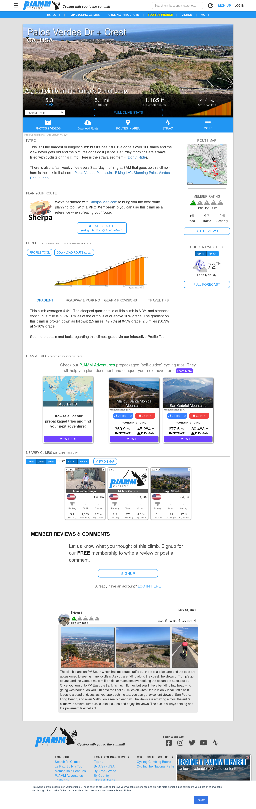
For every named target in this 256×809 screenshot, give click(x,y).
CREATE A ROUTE (101, 227)
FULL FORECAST (206, 284)
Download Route (87, 128)
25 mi (41, 461)
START (72, 461)
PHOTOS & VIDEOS (48, 128)
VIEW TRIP (134, 439)
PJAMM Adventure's (97, 365)
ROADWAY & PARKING (83, 300)
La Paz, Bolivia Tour (69, 766)
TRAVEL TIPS (158, 300)
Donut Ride (137, 157)
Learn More (184, 371)
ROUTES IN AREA (128, 128)
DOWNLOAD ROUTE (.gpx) (74, 252)
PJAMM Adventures (69, 775)
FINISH (83, 461)
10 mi (31, 461)
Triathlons (62, 780)
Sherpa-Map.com (103, 201)
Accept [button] (201, 799)
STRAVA (168, 128)
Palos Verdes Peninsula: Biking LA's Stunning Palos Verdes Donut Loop (100, 175)
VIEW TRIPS (68, 439)
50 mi (51, 461)
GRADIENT (45, 300)
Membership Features (70, 771)
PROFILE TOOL (39, 252)
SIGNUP (128, 573)
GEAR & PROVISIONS (120, 300)
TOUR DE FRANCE (160, 15)
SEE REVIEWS (207, 231)
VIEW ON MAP (105, 461)
